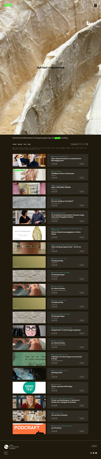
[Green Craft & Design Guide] (8, 5)
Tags (13, 147)
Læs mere (81, 163)
